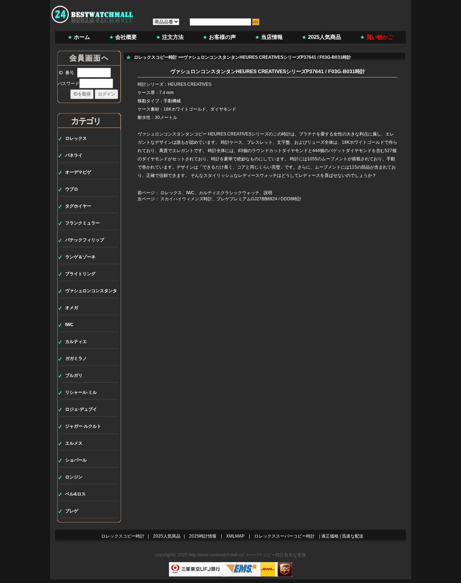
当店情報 (272, 37)
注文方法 (173, 37)
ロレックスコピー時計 (155, 57)
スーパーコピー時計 (264, 554)
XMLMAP (235, 536)
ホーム (82, 37)
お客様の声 (222, 37)
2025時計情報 (202, 536)
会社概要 (126, 37)
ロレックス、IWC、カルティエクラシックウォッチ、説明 (216, 192)
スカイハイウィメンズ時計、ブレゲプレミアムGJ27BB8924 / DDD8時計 (230, 198)
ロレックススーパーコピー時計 (284, 536)
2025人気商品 (324, 37)
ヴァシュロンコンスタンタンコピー (172, 134)
